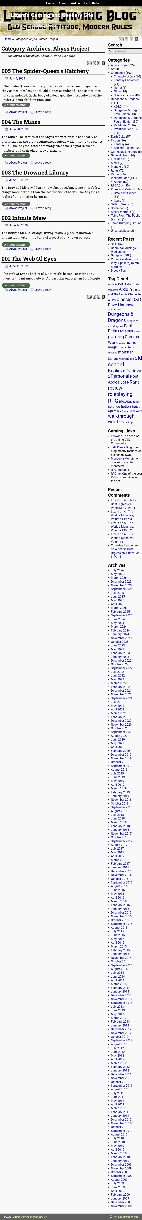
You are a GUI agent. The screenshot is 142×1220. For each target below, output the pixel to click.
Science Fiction (124, 95)
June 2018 (118, 818)
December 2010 (121, 1119)
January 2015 (120, 954)
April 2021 (117, 709)
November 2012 (121, 1033)
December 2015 (121, 912)
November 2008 (121, 1206)
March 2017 (119, 860)
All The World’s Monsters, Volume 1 (122, 537)
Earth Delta (91, 3)
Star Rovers (123, 411)
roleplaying (120, 394)
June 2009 (118, 1187)
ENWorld (116, 436)
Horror (118, 87)
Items (117, 200)
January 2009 (120, 1198)
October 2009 (120, 1172)
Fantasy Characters (126, 80)
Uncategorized (120, 230)
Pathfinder (117, 370)
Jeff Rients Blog (121, 447)
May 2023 (117, 649)
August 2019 (119, 769)
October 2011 (120, 1082)
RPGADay (117, 185)
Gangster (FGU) (121, 255)
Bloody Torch (119, 270)
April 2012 (117, 1059)
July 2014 (117, 972)
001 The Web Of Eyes (28, 258)
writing (129, 422)
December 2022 (121, 660)
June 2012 (118, 1052)
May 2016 (117, 893)
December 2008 (121, 1202)
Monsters (117, 166)
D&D (136, 299)
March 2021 (119, 713)
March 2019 (119, 788)
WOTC (122, 422)
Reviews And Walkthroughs (120, 176)
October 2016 (120, 879)
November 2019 (121, 758)
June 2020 (118, 739)
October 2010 (120, 1127)
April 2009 (117, 1191)
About (63, 3)
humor (132, 342)
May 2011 (117, 1100)
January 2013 (120, 1025)
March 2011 (119, 1108)
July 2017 (117, 848)
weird (113, 421)
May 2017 (117, 852)
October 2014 (120, 961)
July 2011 (117, 1093)
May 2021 (117, 706)
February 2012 (120, 1067)
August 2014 (119, 969)
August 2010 (119, 1134)
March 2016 (119, 901)
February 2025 (120, 611)
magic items (127, 347)
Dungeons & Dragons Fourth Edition (128, 119)
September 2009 (121, 1176)
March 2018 (119, 822)
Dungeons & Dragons (125, 99)
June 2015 (118, 935)
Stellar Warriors (121, 212)
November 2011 (121, 1078)
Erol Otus (125, 331)
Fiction (115, 140)
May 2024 (117, 623)
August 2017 (119, 845)
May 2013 (117, 1014)
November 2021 (121, 694)
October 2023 (120, 641)
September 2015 (121, 924)
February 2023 (120, 653)
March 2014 (119, 984)
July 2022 (117, 672)
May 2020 (117, 743)
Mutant (113, 358)
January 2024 (120, 634)
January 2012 (120, 1070)
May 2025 (117, 600)
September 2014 (121, 965)
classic (124, 299)
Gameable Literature (124, 151)
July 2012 (117, 1048)
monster (125, 352)
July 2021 (117, 702)
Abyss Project (18, 112)
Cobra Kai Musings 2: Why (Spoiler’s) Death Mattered (125, 263)
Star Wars (136, 411)
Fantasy (119, 144)
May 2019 (117, 781)
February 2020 (120, 751)
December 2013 (121, 995)
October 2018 (120, 803)
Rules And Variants (123, 189)
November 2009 (121, 1168)
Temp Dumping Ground (126, 223)
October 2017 (120, 837)
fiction (137, 331)
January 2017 (120, 867)
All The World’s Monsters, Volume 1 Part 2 (122, 526)
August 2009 (119, 1179)
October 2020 (120, 728)
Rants (115, 170)
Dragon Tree (114, 309)
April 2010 (117, 1149)
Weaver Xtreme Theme (126, 1216)
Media (115, 163)
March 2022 (119, 683)
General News (120, 155)
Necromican (126, 358)
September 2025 (121, 589)
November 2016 (121, 875)
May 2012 (117, 1055)
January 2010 (120, 1161)
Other (117, 91)
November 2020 (121, 724)
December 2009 (121, 1164)
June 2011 (118, 1097)
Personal (120, 376)
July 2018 (117, 815)
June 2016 (118, 890)
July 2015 (117, 931)
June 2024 (118, 619)
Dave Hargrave (121, 305)
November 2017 (121, 833)
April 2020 (117, 747)
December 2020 (121, 720)
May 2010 (117, 1145)
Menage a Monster (123, 458)
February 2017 (120, 863)
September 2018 (121, 807)
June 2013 (118, 1010)
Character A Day (124, 76)
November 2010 (121, 1123)
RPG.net (116, 473)
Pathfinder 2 (122, 125)
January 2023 (120, 657)
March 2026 (119, 577)
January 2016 (120, 909)
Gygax (122, 343)
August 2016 (119, 886)
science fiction (119, 406)
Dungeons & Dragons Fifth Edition (128, 112)
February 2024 (120, 630)
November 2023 (121, 638)
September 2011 (121, 1085)
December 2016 (121, 871)
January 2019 (120, 796)
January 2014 (120, 991)
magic (113, 347)
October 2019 (120, 762)
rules (136, 401)
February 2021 (120, 717)
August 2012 (119, 1044)
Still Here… (118, 244)
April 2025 (117, 604)
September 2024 (121, 615)
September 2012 (121, 1040)
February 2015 (120, 950)
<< (121, 39)
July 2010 (117, 1138)
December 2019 (121, 754)
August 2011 (119, 1089)
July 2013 (117, 1006)
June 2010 (118, 1142)
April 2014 (117, 980)
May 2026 (117, 574)
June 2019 (118, 777)
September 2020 (121, 732)
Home (50, 3)
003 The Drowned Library (35, 172)
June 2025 (118, 596)
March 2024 (119, 626)
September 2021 (121, 698)
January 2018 (120, 829)
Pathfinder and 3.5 (126, 129)
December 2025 (121, 581)
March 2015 (119, 946)
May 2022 (117, 679)
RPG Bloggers (120, 470)
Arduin (75, 3)
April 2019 (117, 784)
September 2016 (121, 882)
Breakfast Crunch (125, 193)
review (115, 388)
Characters (118, 73)
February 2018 (120, 826)
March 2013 (119, 1018)
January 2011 (120, 1115)
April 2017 (117, 856)
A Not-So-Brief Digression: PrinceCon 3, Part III (123, 504)
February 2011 (120, 1112)
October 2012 (120, 1036)
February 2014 (120, 988)
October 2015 (120, 920)
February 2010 (120, 1157)
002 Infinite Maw (23, 217)
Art (113, 69)
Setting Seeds (120, 204)
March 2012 (119, 1063)
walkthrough (121, 416)
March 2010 (119, 1153)
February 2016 (120, 905)
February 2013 (120, 1021)
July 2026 (117, 570)
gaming (116, 336)
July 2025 (117, 593)
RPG (113, 401)
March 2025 (119, 608)
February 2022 (120, 687)
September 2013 (121, 1003)
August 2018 (119, 811)
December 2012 (121, 1029)
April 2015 (117, 942)
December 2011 (121, 1074)
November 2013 (121, 999)
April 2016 (117, 897)
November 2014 (121, 958)
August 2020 (119, 736)
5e (113, 284)
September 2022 (121, 668)
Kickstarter (118, 159)
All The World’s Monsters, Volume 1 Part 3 (122, 515)
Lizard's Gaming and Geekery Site (52, 15)
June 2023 (118, 645)
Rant (134, 382)
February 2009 (120, 1194)
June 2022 (118, 675)
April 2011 (117, 1104)
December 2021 (121, 690)
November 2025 (121, 585)
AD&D (118, 106)
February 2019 (120, 792)
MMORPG (112, 353)
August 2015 (119, 927)
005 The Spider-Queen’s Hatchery (45, 71)
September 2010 (121, 1131)
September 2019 (121, 766)
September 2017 (121, 841)
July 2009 (117, 1183)
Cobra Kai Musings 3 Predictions (124, 249)
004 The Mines (20, 121)
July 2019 (117, 773)
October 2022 (120, 664)
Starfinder (117, 208)
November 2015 (121, 916)
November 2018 (121, 799)
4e (109, 284)
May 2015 (117, 939)
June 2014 (118, 976)
